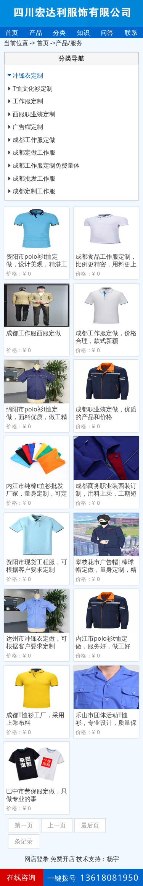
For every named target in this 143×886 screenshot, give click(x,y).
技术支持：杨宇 (97, 859)
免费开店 (62, 859)
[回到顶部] (133, 857)
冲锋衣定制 (28, 75)
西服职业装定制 (34, 114)
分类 (59, 32)
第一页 (23, 825)
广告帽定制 (28, 126)
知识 (83, 32)
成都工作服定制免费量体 (46, 165)
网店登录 (36, 859)
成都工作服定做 (34, 139)
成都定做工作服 (34, 152)
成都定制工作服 (34, 191)
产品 (35, 32)
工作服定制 (28, 101)
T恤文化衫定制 (33, 88)
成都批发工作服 (34, 178)
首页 (11, 32)
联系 (131, 32)
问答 (107, 32)
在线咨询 (21, 877)
